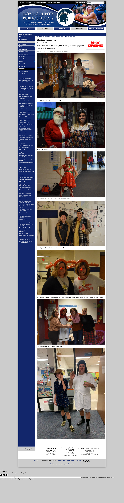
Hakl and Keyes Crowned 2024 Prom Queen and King (26, 81)
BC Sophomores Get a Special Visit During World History (26, 89)
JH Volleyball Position (23, 71)
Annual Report (23, 39)
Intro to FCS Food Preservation (26, 84)
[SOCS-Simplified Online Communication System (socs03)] (86, 460)
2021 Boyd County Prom (24, 149)
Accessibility (61, 460)
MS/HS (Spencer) (70, 37)
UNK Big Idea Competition (25, 187)
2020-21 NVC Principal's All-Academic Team (25, 166)
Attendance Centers (24, 41)
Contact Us (22, 66)
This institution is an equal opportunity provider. (62, 464)
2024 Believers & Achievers (25, 78)
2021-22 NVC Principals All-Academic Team (25, 120)
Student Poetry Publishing (24, 212)
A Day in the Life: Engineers (25, 169)
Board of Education (96, 28)
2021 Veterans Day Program (25, 135)
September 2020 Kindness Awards (26, 177)
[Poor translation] (5, 475)
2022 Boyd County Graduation (25, 103)
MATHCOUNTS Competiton (25, 193)
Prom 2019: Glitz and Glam (25, 239)
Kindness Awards (23, 51)
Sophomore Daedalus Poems (25, 179)
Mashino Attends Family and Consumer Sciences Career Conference (25, 216)
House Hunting (22, 73)
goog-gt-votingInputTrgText (15, 479)
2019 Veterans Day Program (25, 222)
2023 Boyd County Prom (24, 91)
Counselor (22, 56)
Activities (79, 28)
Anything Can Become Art (24, 227)
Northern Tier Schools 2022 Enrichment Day (25, 112)
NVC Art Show (22, 143)
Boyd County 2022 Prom (24, 116)
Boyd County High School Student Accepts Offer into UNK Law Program (26, 206)
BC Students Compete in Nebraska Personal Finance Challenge (25, 129)
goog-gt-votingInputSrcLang (88, 477)
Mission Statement (24, 37)
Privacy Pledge (71, 460)
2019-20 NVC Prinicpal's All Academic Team (25, 196)
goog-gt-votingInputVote (28, 479)
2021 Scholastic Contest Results (26, 145)
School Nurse (22, 59)
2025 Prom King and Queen (25, 76)
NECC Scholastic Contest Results (26, 114)
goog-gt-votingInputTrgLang (103, 477)
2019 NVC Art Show (23, 233)
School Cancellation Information (26, 132)
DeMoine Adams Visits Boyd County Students (25, 210)
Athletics (62, 28)
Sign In (36, 460)
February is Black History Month (26, 199)
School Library (23, 49)
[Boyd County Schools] (45, 15)
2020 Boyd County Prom (24, 181)
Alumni (21, 61)
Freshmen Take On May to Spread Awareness (25, 140)
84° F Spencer (80, 2)
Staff (21, 46)
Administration (23, 44)
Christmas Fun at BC (23, 94)
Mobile (79, 460)
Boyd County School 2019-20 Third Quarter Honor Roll (25, 185)
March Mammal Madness (24, 108)
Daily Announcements (40, 2)
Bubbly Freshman (23, 219)
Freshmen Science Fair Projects (26, 96)
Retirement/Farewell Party (25, 100)
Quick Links (22, 64)
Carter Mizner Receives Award (26, 137)
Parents (45, 28)
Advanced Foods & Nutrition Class (26, 171)
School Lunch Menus (54, 2)
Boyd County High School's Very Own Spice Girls (26, 225)
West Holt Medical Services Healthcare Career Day (25, 202)
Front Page (40, 37)
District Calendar (23, 54)
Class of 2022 (22, 98)
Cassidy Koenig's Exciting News (26, 86)
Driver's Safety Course (24, 122)
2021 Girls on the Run (24, 147)
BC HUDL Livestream (25, 2)
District (27, 28)
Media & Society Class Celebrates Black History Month (26, 242)
